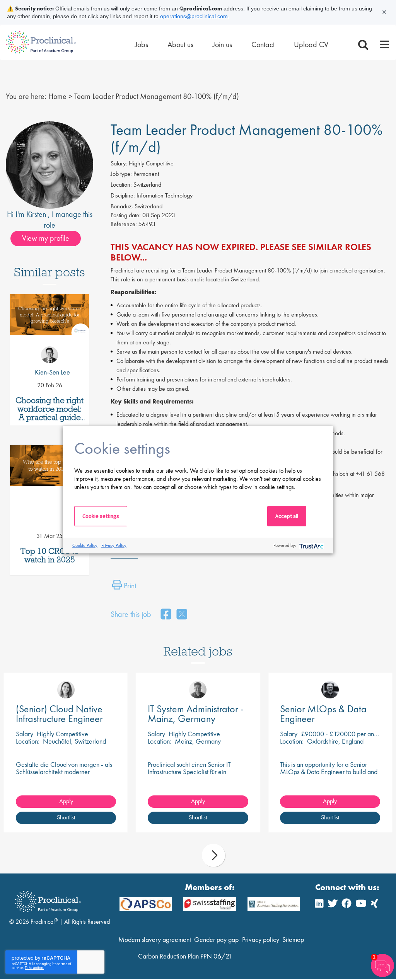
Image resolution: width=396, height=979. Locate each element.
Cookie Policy (84, 545)
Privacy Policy (113, 545)
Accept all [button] (286, 515)
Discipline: (123, 195)
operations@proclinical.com (194, 16)
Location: (121, 184)
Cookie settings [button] (100, 515)
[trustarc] (310, 545)
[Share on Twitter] (182, 614)
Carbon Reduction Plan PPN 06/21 (185, 956)
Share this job (131, 614)
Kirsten (37, 214)
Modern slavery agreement (154, 939)
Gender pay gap (216, 939)
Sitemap (293, 939)
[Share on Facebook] (166, 614)
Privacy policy (260, 939)
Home (57, 96)
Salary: (119, 163)
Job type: (121, 174)
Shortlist (66, 817)
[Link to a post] (49, 328)
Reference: (124, 224)
